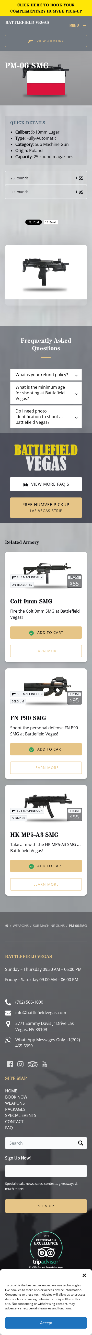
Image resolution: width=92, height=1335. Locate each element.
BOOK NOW (16, 1097)
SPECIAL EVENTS (20, 1115)
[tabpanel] (46, 272)
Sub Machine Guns (49, 925)
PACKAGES (15, 1109)
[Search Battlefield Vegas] (81, 1143)
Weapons (21, 925)
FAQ (9, 1128)
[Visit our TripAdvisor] (33, 1064)
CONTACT (14, 1121)
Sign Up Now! (18, 1158)
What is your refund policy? (42, 374)
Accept (46, 1323)
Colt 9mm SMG (31, 602)
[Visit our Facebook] (10, 1064)
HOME (11, 1091)
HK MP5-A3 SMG (34, 835)
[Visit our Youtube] (44, 1064)
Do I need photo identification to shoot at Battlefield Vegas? (39, 416)
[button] (84, 1275)
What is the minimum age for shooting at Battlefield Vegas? (40, 392)
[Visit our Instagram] (20, 1064)
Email (52, 222)
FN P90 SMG (28, 718)
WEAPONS (15, 1103)
